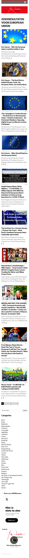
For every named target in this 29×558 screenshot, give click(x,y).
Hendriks (4, 441)
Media (3, 455)
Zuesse (3, 488)
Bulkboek (4, 424)
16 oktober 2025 (6, 301)
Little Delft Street (7, 451)
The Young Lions (6, 478)
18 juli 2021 (5, 184)
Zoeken (25, 410)
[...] (10, 58)
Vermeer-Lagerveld (7, 484)
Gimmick (4, 434)
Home (3, 443)
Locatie (3, 453)
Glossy (3, 437)
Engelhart (4, 432)
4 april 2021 (5, 226)
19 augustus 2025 (6, 343)
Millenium (4, 459)
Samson (4, 471)
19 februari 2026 (6, 264)
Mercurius (4, 457)
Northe (3, 463)
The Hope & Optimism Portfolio (11, 476)
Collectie (4, 428)
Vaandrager (5, 480)
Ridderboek (5, 469)
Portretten (4, 467)
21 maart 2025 (6, 383)
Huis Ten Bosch (6, 445)
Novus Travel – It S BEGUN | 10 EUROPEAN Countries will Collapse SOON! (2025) (12, 387)
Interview (4, 447)
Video (3, 486)
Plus (2, 465)
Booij (3, 422)
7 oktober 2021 (6, 151)
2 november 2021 (7, 111)
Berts (3, 420)
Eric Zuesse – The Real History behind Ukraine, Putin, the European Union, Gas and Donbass (14, 82)
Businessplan (5, 426)
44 (14, 403)
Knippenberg (5, 449)
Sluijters (4, 473)
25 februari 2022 (6, 78)
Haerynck (4, 439)
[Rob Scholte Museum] (14, 10)
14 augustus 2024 (7, 45)
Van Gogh (4, 482)
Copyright (4, 430)
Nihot (3, 461)
